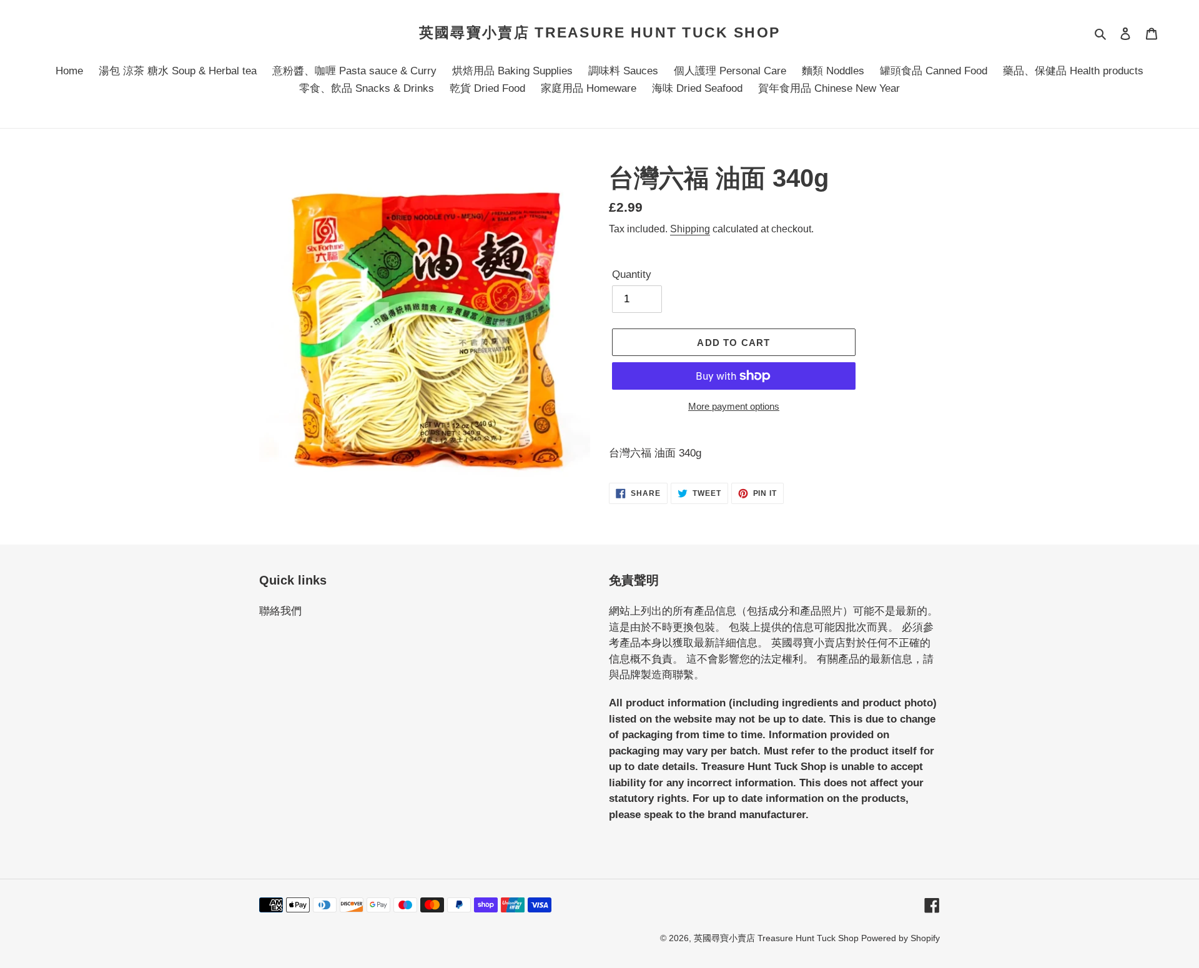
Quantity (631, 274)
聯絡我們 (280, 611)
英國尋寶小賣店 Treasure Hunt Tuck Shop (599, 32)
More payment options (733, 406)
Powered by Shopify (900, 938)
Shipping (690, 229)
